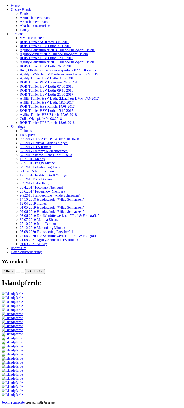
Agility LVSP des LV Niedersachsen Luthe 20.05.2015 (59, 74)
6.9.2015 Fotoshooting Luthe (40, 167)
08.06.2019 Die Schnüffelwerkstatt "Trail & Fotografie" (59, 215)
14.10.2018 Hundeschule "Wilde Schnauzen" (52, 199)
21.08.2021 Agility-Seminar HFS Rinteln (49, 240)
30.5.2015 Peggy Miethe (37, 163)
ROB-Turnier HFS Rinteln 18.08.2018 (47, 123)
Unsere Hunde (21, 9)
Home (15, 5)
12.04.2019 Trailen (33, 203)
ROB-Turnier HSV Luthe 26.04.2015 (46, 66)
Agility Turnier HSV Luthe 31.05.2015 (47, 78)
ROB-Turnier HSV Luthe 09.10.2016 (46, 90)
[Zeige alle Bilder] (18, 272)
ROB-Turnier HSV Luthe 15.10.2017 (46, 110)
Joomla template (13, 402)
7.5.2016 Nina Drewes (36, 179)
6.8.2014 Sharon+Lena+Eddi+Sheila (46, 155)
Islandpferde (28, 135)
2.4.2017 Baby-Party (34, 183)
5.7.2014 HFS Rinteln (35, 147)
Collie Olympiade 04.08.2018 (41, 119)
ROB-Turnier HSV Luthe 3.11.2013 (45, 46)
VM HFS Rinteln (32, 38)
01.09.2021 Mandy (33, 244)
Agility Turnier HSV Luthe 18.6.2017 (47, 102)
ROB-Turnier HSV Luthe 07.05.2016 (46, 86)
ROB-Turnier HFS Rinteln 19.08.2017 (47, 106)
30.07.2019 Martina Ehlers (39, 220)
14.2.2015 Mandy (32, 159)
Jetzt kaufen (35, 271)
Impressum (18, 248)
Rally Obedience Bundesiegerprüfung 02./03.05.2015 (58, 70)
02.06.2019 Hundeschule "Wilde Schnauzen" (52, 211)
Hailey (24, 30)
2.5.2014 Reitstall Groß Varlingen (44, 143)
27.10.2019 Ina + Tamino (38, 224)
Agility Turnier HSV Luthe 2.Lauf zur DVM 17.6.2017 (59, 98)
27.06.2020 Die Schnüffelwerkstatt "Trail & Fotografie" (59, 236)
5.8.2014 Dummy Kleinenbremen (44, 151)
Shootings (18, 127)
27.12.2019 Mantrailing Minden (42, 228)
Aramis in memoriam (35, 18)
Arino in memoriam (34, 22)
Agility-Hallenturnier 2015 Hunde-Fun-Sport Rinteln (57, 62)
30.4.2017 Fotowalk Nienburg (41, 187)
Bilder (8, 271)
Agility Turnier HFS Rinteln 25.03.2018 (48, 114)
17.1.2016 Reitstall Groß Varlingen (44, 175)
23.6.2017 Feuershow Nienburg (42, 191)
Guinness (26, 131)
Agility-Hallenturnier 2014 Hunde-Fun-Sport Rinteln (57, 50)
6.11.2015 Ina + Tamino (37, 171)
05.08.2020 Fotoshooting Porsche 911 (47, 232)
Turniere (17, 34)
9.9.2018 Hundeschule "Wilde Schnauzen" (50, 195)
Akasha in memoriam (35, 26)
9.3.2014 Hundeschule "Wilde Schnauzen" (50, 139)
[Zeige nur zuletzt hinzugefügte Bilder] (22, 272)
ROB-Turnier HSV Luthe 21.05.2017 (46, 94)
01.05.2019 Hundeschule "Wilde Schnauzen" (52, 207)
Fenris (24, 13)
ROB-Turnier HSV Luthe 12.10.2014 (46, 58)
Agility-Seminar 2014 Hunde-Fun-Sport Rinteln (54, 54)
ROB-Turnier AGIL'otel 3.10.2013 (44, 42)
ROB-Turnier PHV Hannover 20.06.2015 (49, 82)
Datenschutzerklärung (26, 252)
